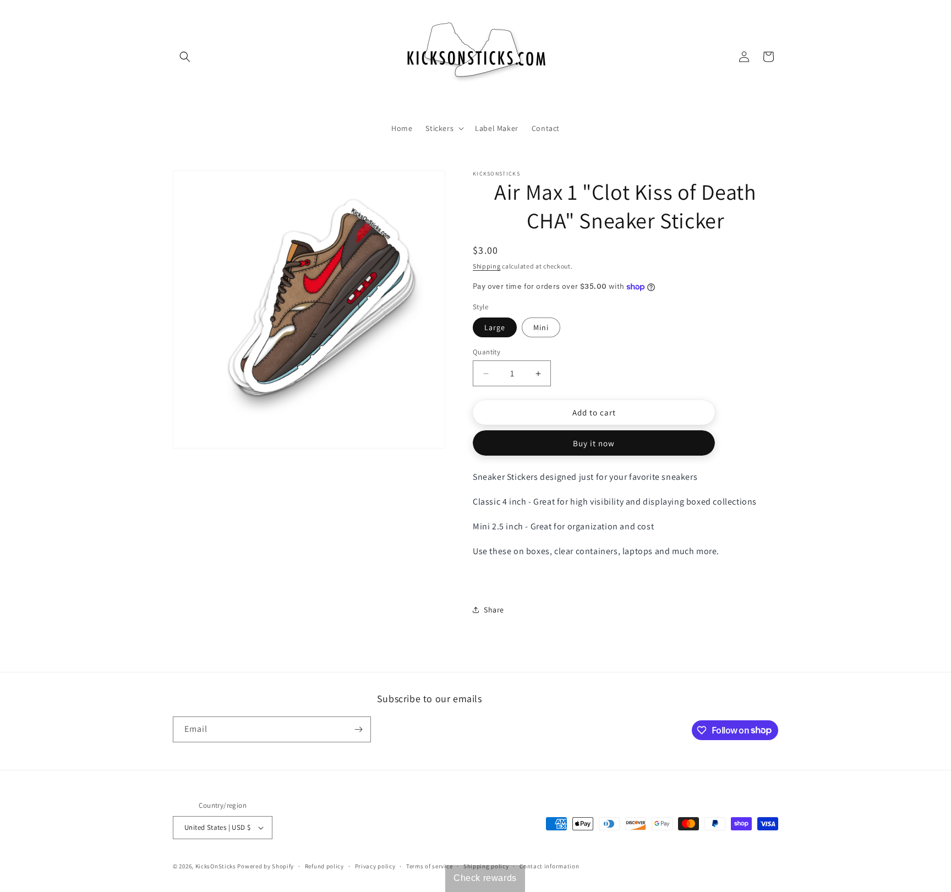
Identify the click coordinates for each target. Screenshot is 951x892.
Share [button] (494, 610)
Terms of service (429, 866)
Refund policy (324, 866)
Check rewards (485, 878)
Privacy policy (375, 866)
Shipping (487, 266)
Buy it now (594, 443)
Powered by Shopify (265, 866)
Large (494, 327)
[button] (185, 57)
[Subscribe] (358, 729)
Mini (541, 327)
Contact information (549, 866)
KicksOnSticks (215, 866)
